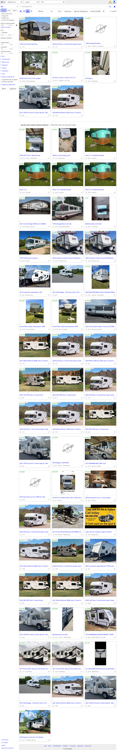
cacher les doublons (8, 20)
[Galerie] (27, 11)
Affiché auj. (5, 18)
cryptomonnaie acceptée (9, 79)
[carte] (31, 11)
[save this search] (114, 6)
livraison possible (7, 82)
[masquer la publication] (49, 47)
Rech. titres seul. (7, 14)
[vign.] (24, 11)
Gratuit (4, 32)
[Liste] (20, 11)
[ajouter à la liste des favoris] (21, 47)
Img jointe (5, 16)
